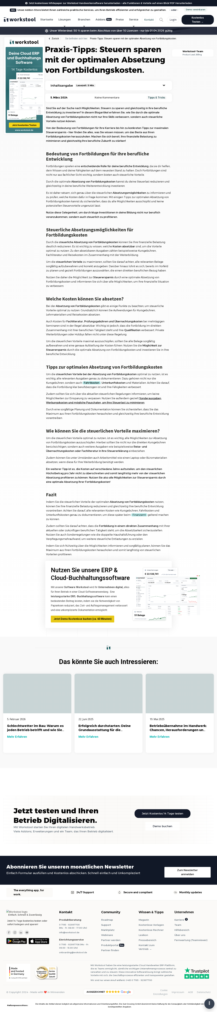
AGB (190, 992)
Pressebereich (147, 940)
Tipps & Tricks (156, 97)
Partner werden (110, 940)
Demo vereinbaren (195, 9)
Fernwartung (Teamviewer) (190, 940)
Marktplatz (108, 929)
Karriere (179, 919)
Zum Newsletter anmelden (187, 872)
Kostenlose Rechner (151, 929)
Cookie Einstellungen (160, 992)
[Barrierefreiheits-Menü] (209, 1004)
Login (173, 19)
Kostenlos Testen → (198, 19)
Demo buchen (162, 826)
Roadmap (107, 919)
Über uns (179, 935)
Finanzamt (139, 514)
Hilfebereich (181, 929)
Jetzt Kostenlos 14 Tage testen (162, 813)
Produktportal (109, 945)
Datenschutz (204, 992)
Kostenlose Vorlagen (151, 924)
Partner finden (110, 950)
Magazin (144, 919)
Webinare (107, 935)
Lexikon (143, 935)
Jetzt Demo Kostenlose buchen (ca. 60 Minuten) (83, 618)
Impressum (178, 992)
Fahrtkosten (91, 382)
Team (177, 924)
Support (106, 924)
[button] (108, 992)
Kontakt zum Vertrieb (147, 947)
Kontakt (149, 19)
